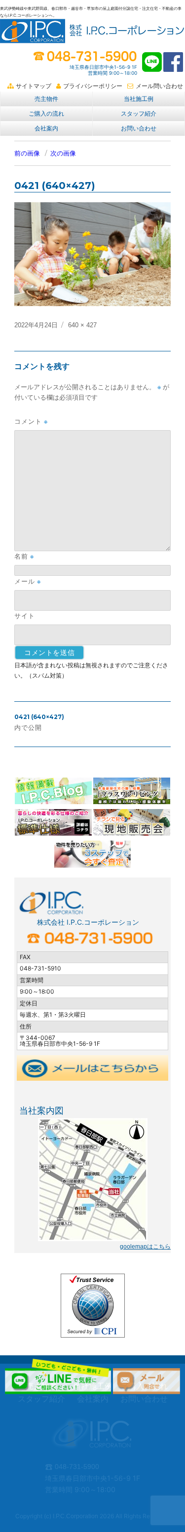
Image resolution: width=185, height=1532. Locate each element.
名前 (24, 556)
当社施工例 (138, 98)
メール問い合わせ (159, 86)
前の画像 (27, 153)
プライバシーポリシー (92, 86)
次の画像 (63, 153)
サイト (24, 616)
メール (27, 581)
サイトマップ (33, 86)
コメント (31, 421)
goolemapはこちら (145, 1246)
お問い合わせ (138, 128)
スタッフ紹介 (138, 113)
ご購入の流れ (46, 113)
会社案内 (46, 128)
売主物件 (46, 98)
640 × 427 (82, 325)
